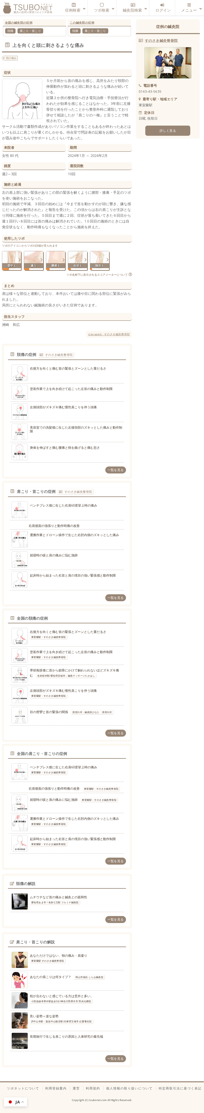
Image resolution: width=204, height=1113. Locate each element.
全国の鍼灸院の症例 (19, 23)
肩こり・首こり (30, 31)
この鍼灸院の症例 (82, 23)
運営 (76, 1088)
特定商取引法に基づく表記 (180, 1088)
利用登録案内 (56, 1088)
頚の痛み (11, 58)
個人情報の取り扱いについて (129, 1088)
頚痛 (10, 31)
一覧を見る (115, 470)
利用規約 (93, 1088)
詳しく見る (168, 130)
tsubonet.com (98, 1100)
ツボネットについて (23, 1088)
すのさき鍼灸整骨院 (109, 334)
